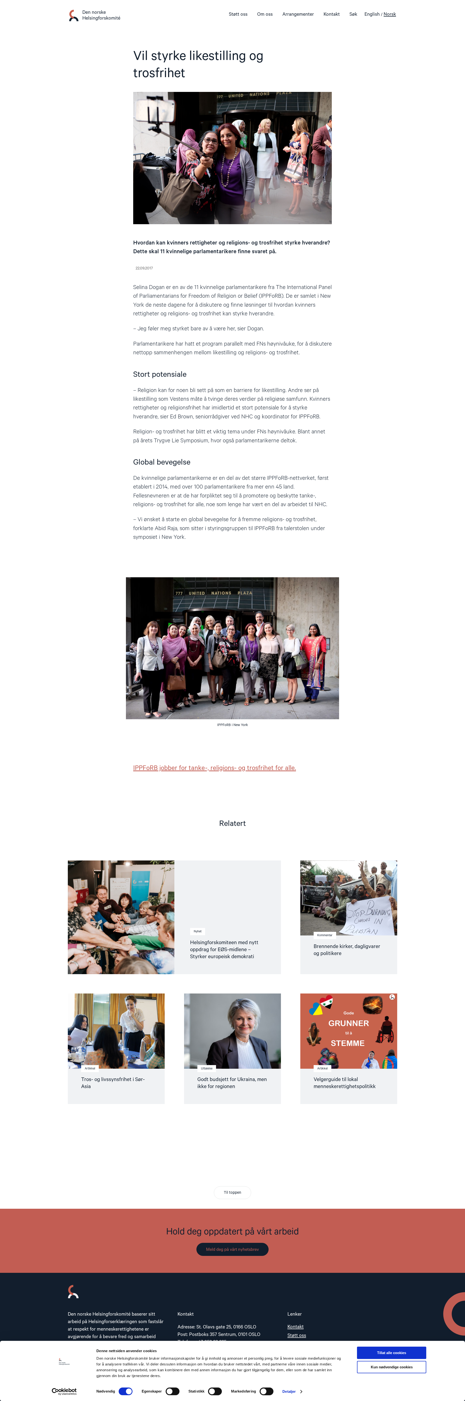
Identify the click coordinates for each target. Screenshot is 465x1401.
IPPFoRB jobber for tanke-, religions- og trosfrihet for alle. (214, 768)
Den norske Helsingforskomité (101, 15)
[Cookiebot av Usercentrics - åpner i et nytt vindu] (64, 1391)
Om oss (265, 14)
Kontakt (332, 14)
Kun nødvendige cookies (392, 1367)
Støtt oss (238, 14)
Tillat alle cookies (391, 1353)
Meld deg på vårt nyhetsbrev (232, 1249)
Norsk (390, 14)
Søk (353, 14)
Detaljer (289, 1391)
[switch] (172, 1391)
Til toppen (232, 1193)
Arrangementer (298, 14)
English (372, 14)
